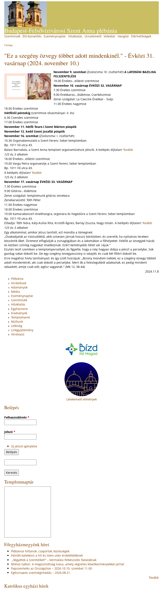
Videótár (109, 36)
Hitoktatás (75, 36)
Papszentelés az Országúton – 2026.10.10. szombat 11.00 (51, 568)
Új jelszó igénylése (24, 446)
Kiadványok (19, 313)
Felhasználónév (16, 417)
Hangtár (123, 36)
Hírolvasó (17, 334)
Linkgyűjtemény (22, 330)
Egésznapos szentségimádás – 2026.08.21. (41, 573)
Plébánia (17, 279)
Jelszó (9, 432)
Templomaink (20, 317)
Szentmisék (12, 36)
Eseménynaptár (55, 36)
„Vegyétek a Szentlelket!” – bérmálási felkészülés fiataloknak (53, 560)
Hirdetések (18, 283)
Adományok (19, 287)
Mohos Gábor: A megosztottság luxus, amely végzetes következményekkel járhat (67, 564)
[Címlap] (25, 14)
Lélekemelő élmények (81, 399)
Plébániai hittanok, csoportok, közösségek (40, 551)
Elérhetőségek (141, 36)
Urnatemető (92, 36)
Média (15, 292)
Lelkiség (16, 326)
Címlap (8, 45)
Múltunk (17, 322)
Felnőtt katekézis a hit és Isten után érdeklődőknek (47, 555)
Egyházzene (19, 309)
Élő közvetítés (32, 36)
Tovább (128, 150)
